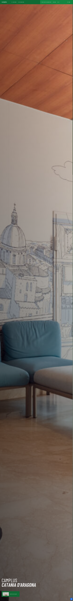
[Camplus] (4, 2)
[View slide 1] (70, 596)
